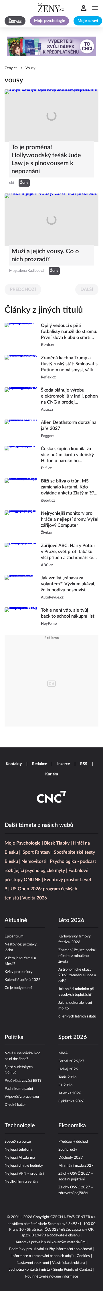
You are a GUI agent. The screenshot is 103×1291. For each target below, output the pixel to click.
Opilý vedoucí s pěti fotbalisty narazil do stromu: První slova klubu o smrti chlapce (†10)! (69, 332)
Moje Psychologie (23, 843)
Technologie (20, 1125)
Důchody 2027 (70, 1158)
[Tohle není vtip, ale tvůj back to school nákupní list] (21, 617)
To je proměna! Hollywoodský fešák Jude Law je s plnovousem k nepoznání (46, 159)
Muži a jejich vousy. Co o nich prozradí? (45, 255)
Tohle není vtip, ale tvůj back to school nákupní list (67, 613)
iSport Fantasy (35, 852)
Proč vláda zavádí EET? (23, 1081)
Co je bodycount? (19, 988)
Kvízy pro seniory (19, 972)
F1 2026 (65, 1085)
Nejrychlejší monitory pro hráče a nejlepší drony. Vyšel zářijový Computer (69, 519)
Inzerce (63, 764)
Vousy (30, 68)
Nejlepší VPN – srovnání (24, 1174)
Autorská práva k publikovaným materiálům (50, 1242)
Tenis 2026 (67, 1077)
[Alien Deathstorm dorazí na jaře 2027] (21, 429)
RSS (83, 764)
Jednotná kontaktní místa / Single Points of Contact (50, 1270)
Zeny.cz (11, 68)
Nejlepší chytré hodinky (24, 1166)
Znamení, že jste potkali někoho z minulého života (77, 955)
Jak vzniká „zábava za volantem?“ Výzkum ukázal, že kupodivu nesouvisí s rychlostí (68, 584)
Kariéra (51, 774)
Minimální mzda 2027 (76, 1166)
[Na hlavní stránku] (51, 8)
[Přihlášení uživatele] (83, 8)
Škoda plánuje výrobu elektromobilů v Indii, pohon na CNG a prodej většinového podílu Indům (69, 396)
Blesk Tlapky (57, 843)
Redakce (39, 764)
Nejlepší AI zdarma (20, 1158)
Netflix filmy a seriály (21, 1182)
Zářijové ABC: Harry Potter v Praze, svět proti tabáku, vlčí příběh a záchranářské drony (68, 552)
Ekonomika (72, 1125)
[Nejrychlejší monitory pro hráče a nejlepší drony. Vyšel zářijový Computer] (21, 523)
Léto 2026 (71, 920)
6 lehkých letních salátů (77, 1016)
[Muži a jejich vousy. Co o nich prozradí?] (51, 219)
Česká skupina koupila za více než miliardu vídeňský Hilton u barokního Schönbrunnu (67, 455)
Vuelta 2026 (34, 898)
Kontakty (14, 764)
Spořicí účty (67, 1150)
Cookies (83, 1256)
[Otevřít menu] (95, 8)
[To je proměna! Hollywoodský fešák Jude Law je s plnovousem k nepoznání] (51, 115)
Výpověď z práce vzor (22, 1097)
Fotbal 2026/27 (71, 1061)
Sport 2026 (72, 1037)
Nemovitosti (33, 861)
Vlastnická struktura (68, 1263)
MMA (63, 1053)
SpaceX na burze (18, 1142)
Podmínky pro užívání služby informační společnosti (50, 1249)
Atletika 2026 (69, 1093)
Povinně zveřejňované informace (51, 1276)
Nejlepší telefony (18, 1150)
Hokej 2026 (68, 1069)
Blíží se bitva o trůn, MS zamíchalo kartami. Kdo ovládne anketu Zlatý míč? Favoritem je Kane (67, 487)
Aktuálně (16, 920)
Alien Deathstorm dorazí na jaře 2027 (68, 425)
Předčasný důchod (73, 1142)
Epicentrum (14, 936)
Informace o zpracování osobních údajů (42, 1256)
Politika (14, 1037)
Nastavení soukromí (33, 1263)
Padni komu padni (19, 1089)
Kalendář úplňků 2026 (23, 980)
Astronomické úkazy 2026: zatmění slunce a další (77, 975)
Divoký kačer (15, 1105)
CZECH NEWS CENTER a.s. (73, 1217)
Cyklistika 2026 (71, 1101)
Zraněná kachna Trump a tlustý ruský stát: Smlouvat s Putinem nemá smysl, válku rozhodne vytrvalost (69, 364)
